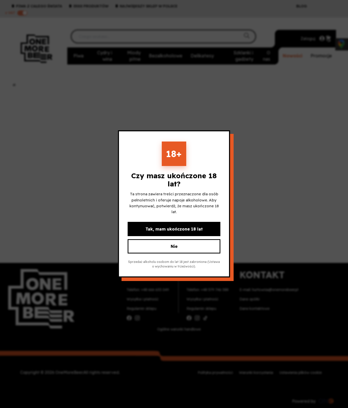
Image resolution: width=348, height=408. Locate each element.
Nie (174, 246)
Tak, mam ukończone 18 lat (174, 229)
